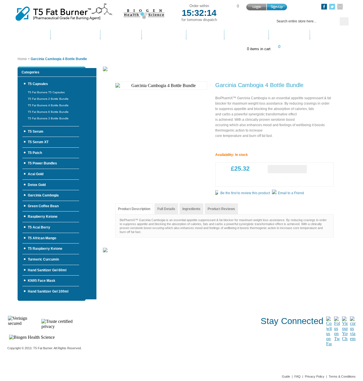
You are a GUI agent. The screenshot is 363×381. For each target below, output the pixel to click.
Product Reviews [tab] (221, 209)
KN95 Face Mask (41, 281)
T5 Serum (35, 132)
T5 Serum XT (38, 142)
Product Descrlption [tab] (134, 209)
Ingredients (164, 35)
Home (30, 35)
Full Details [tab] (166, 209)
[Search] (344, 21)
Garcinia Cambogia (43, 195)
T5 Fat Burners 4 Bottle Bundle (48, 105)
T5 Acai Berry (39, 227)
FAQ (297, 376)
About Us (246, 35)
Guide (286, 376)
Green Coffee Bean (43, 206)
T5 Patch (35, 153)
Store (205, 35)
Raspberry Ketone (43, 217)
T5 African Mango (42, 238)
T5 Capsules (38, 84)
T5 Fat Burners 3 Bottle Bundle (48, 118)
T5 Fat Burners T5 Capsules (46, 92)
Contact (330, 35)
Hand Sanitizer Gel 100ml (48, 291)
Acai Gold (35, 174)
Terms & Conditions (342, 376)
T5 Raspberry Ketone (45, 249)
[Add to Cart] (287, 169)
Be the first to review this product (245, 193)
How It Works (75, 35)
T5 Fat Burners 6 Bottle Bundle (48, 111)
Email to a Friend (291, 193)
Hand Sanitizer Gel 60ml (47, 270)
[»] (238, 21)
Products (121, 35)
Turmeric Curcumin (43, 259)
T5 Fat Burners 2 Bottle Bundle (48, 98)
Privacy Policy (314, 376)
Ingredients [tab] (191, 209)
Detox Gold (37, 185)
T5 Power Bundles (42, 163)
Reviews (289, 35)
